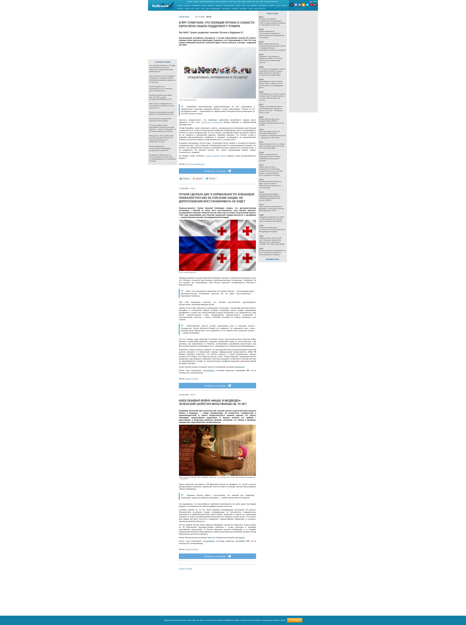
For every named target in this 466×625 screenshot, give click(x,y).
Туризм (186, 8)
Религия (180, 8)
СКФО (248, 1)
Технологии (262, 5)
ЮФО (243, 1)
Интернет (271, 5)
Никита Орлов (191, 378)
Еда (248, 5)
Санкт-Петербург (221, 1)
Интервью (243, 8)
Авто (278, 5)
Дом (207, 8)
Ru (311, 2)
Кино (197, 8)
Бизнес (203, 5)
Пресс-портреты (259, 8)
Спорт (243, 5)
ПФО (239, 1)
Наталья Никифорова (195, 164)
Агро (192, 8)
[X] (211, 178)
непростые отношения (211, 122)
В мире (179, 5)
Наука (238, 5)
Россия (189, 1)
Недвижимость (215, 8)
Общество (219, 5)
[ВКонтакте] (184, 178)
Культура (284, 5)
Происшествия (229, 5)
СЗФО (230, 1)
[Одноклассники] (197, 178)
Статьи (250, 8)
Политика (186, 5)
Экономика (196, 5)
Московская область (207, 1)
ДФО (261, 1)
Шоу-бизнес (226, 8)
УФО (253, 1)
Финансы (211, 5)
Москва (196, 1)
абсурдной (239, 367)
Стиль (203, 8)
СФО (257, 1)
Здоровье (254, 5)
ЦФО (235, 1)
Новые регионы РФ (270, 1)
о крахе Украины (213, 156)
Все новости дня (272, 259)
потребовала (209, 370)
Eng (315, 2)
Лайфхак (235, 8)
